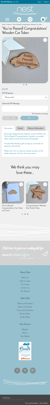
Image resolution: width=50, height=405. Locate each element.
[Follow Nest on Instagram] (33, 371)
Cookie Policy (25, 317)
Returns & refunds (25, 307)
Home (3, 24)
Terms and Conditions (25, 310)
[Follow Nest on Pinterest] (25, 371)
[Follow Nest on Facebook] (17, 371)
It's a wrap (25, 284)
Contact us (25, 288)
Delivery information (25, 304)
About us (25, 278)
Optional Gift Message (10, 104)
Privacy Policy (25, 314)
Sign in (40, 2)
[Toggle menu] (7, 19)
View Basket (25, 336)
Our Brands (25, 291)
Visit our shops (25, 281)
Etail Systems (19, 400)
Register (46, 2)
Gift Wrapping (7, 93)
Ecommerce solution (8, 400)
